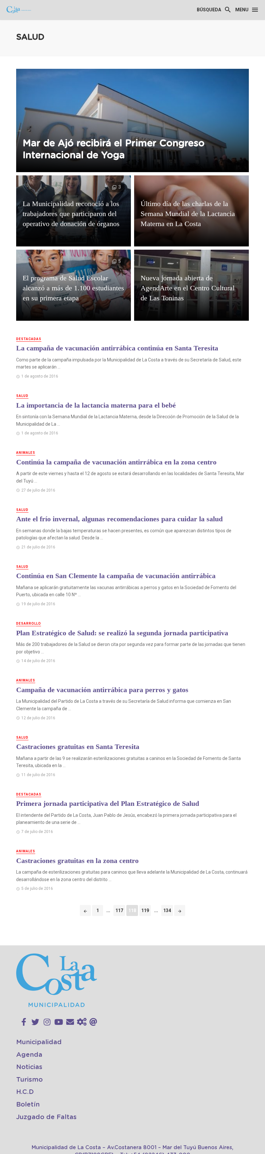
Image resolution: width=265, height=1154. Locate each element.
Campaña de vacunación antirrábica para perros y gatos (102, 690)
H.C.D (25, 1092)
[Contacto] (70, 1022)
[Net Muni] (82, 1022)
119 (145, 910)
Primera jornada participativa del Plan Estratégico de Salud (107, 803)
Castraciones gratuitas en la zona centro (77, 861)
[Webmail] (93, 1022)
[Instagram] (47, 1022)
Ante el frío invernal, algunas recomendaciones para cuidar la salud (119, 519)
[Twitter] (35, 1022)
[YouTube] (58, 1022)
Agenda (29, 1055)
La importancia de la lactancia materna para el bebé (96, 405)
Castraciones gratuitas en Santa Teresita (77, 747)
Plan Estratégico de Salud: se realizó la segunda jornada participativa (122, 633)
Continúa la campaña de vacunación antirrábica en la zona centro (116, 462)
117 (119, 910)
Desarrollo (28, 623)
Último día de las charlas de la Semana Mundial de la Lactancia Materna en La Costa (188, 214)
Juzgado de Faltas (46, 1117)
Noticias (29, 1067)
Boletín (28, 1104)
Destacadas (28, 339)
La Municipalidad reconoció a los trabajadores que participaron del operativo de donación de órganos (71, 214)
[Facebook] (23, 1022)
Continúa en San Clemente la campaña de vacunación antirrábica (116, 576)
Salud (22, 396)
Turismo (29, 1079)
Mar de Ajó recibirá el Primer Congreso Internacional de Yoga (114, 150)
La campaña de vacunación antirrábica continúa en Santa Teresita (117, 348)
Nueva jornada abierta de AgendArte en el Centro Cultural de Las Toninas (188, 288)
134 (167, 910)
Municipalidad (39, 1042)
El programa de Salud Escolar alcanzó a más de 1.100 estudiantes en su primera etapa (73, 288)
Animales (25, 452)
